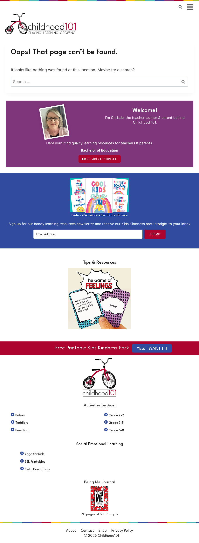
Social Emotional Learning (99, 444)
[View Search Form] (180, 7)
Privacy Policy (122, 530)
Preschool (22, 430)
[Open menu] (190, 7)
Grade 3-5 (116, 423)
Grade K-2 (116, 415)
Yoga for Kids (34, 454)
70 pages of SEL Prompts (99, 514)
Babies (20, 415)
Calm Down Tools (37, 469)
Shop (103, 530)
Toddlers (21, 423)
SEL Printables (35, 461)
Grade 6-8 (116, 430)
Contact (87, 530)
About (71, 530)
